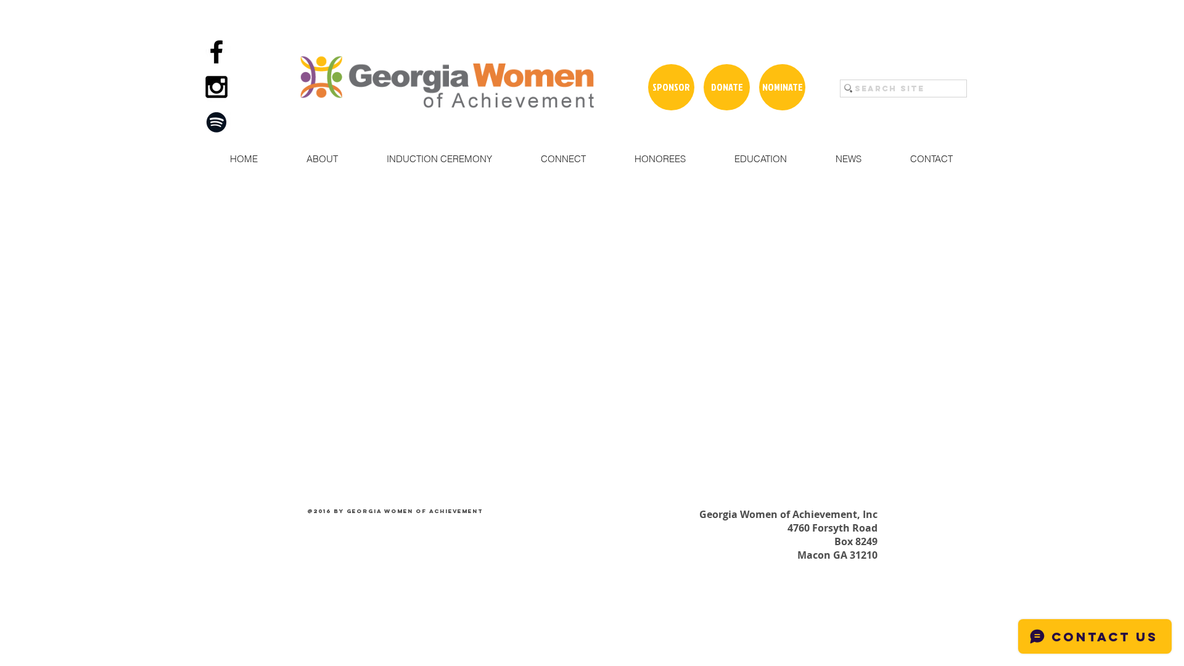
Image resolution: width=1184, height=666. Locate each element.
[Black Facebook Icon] (216, 51)
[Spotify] (216, 122)
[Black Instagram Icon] (216, 87)
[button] (322, 159)
